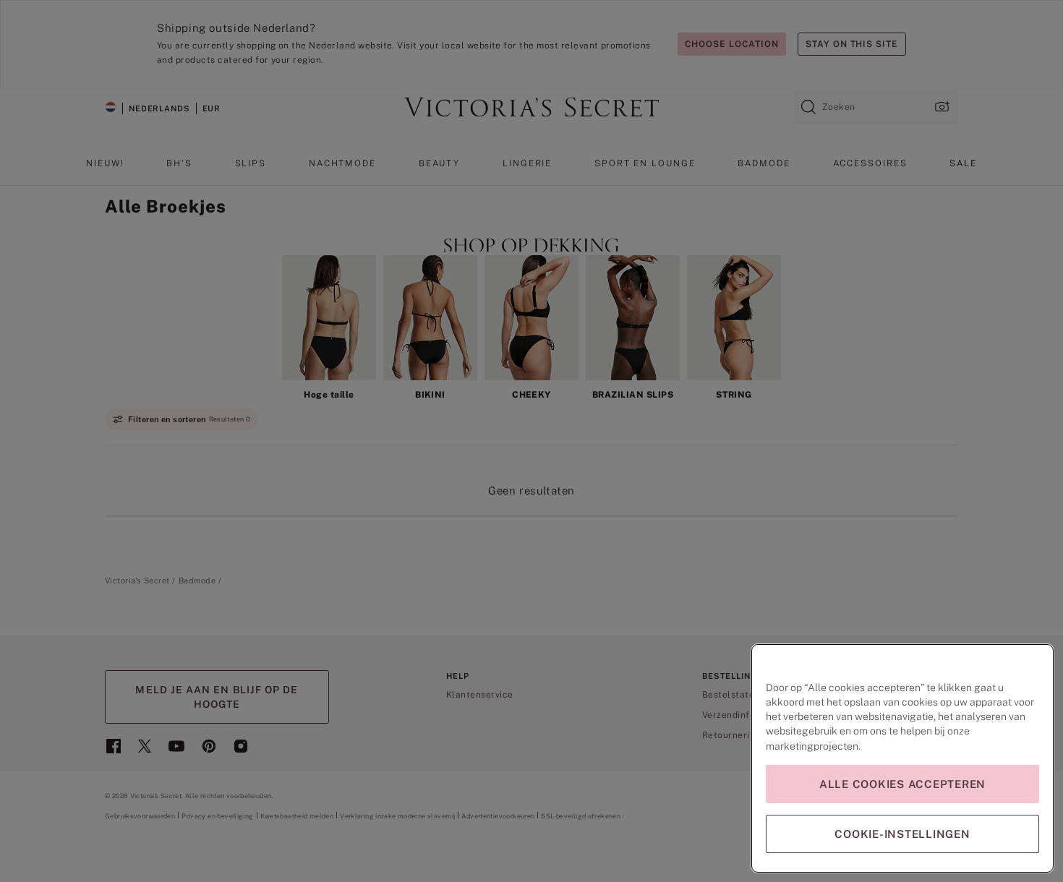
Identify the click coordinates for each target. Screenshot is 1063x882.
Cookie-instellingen (902, 834)
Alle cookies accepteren (902, 784)
